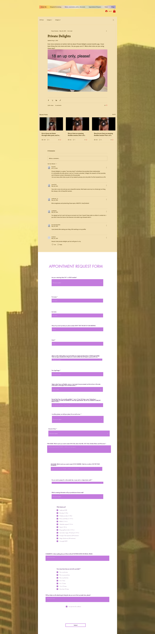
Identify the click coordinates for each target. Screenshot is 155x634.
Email (53, 340)
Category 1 (49, 20)
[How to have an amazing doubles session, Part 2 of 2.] (77, 123)
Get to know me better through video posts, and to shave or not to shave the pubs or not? (50, 134)
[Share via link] (60, 100)
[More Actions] (106, 168)
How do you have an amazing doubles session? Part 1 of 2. (103, 134)
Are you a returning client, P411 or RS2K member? (64, 277)
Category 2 (57, 20)
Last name (54, 311)
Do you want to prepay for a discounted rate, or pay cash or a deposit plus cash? (71, 480)
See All (113, 114)
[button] (114, 10)
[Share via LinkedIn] (56, 100)
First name (54, 297)
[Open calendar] (100, 389)
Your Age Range (55, 370)
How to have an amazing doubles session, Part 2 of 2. (76, 134)
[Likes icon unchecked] (53, 180)
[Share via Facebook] (48, 100)
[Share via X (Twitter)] (52, 100)
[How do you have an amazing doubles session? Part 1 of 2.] (103, 123)
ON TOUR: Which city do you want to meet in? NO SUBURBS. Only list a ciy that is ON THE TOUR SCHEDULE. (75, 465)
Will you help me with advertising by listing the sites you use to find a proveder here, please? (68, 595)
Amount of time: (52, 428)
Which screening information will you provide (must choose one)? (67, 492)
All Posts (42, 20)
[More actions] (106, 31)
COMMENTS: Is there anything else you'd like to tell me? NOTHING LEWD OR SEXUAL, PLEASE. (69, 553)
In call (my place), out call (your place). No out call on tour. (66, 414)
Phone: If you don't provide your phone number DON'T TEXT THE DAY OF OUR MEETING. (74, 325)
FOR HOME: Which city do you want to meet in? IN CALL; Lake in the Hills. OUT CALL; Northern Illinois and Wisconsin (76, 443)
